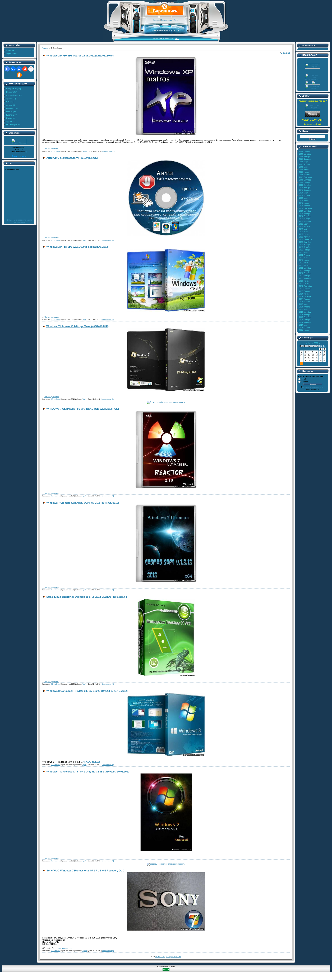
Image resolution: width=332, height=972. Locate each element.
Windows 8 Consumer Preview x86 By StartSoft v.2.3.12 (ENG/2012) (87, 690)
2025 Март (303, 304)
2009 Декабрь (305, 185)
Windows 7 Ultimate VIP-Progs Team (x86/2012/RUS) (77, 326)
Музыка (9, 112)
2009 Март (303, 162)
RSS (177, 39)
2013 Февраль (305, 278)
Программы (11, 89)
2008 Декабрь (305, 154)
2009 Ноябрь (304, 182)
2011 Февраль (305, 221)
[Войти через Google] (31, 69)
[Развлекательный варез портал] (312, 116)
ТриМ (84, 240)
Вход (176, 20)
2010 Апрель (304, 195)
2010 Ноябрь (304, 213)
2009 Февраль (305, 159)
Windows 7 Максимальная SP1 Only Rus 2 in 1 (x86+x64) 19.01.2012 (87, 771)
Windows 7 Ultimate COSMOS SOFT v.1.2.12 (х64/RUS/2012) (82, 502)
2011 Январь (304, 219)
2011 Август (304, 237)
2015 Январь (304, 291)
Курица (305, 382)
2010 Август (304, 206)
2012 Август (304, 265)
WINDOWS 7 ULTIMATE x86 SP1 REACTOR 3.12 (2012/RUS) (82, 408)
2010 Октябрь (305, 211)
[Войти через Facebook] (19, 69)
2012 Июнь (304, 260)
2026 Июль (304, 330)
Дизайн (9, 98)
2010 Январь (304, 188)
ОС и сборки (11, 125)
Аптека (9, 105)
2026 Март (303, 325)
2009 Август (304, 175)
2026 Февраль (305, 322)
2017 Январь (304, 299)
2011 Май (303, 229)
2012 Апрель (304, 255)
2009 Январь (304, 156)
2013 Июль (304, 281)
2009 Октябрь (305, 180)
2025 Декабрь (305, 317)
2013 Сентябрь (305, 286)
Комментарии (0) (108, 151)
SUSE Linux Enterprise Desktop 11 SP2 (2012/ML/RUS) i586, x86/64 (86, 596)
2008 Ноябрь (304, 151)
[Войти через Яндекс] (24, 69)
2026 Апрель (304, 327)
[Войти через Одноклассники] (19, 75)
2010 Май (303, 198)
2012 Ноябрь (304, 270)
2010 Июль (304, 203)
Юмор (9, 102)
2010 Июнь (304, 201)
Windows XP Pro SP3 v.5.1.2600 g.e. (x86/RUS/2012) (77, 246)
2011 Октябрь (305, 242)
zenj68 (84, 151)
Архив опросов (317, 387)
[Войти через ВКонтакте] (13, 69)
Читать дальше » (51, 148)
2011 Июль (303, 234)
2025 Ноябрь (304, 315)
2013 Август (304, 283)
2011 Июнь (303, 232)
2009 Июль (304, 172)
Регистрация (166, 20)
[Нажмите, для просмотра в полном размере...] (166, 134)
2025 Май (303, 309)
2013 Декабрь (305, 289)
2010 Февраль (305, 190)
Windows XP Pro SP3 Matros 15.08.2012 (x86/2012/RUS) (80, 55)
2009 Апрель (304, 164)
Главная (156, 20)
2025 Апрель (304, 307)
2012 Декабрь (305, 273)
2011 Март (303, 224)
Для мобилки (11, 95)
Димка (84, 951)
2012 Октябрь (305, 268)
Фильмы (9, 108)
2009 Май (303, 167)
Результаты (306, 387)
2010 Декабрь (305, 216)
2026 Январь (304, 320)
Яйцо (304, 379)
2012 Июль (304, 263)
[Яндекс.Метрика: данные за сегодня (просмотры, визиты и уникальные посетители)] (19, 141)
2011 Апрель (304, 226)
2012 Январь (304, 250)
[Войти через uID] (7, 69)
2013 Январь (304, 276)
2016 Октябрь (305, 296)
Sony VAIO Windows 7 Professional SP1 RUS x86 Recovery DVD (85, 870)
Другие (9, 121)
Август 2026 (313, 343)
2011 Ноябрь (304, 245)
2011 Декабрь (305, 247)
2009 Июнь (304, 169)
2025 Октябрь (305, 312)
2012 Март (303, 252)
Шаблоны (10, 115)
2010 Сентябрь (305, 208)
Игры (8, 118)
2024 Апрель (304, 302)
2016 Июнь (304, 294)
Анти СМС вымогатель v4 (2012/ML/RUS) (72, 157)
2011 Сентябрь (305, 239)
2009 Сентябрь (305, 177)
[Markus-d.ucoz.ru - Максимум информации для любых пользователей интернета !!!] (312, 109)
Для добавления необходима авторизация (19, 221)
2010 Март (303, 193)
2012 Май (303, 258)
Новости (10, 92)
